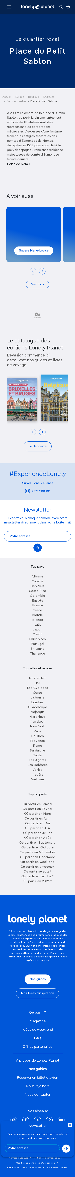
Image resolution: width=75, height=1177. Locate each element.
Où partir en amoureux (38, 866)
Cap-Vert (38, 586)
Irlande (37, 615)
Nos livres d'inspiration (37, 993)
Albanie (37, 576)
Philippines (37, 639)
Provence (37, 741)
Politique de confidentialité (48, 1158)
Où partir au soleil (37, 871)
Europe (19, 97)
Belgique (33, 97)
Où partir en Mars (37, 814)
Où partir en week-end (37, 862)
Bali (38, 683)
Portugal (37, 644)
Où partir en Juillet (37, 833)
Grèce (37, 610)
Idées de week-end (37, 1029)
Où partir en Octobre (37, 847)
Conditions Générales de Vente (24, 1168)
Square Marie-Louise (34, 250)
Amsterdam (38, 678)
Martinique (37, 717)
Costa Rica (37, 591)
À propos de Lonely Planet (37, 1060)
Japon (37, 629)
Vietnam (37, 779)
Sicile (37, 755)
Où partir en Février (37, 809)
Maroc (38, 634)
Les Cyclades (37, 688)
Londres (37, 702)
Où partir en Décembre (37, 857)
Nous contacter (37, 1095)
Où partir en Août (37, 838)
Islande (37, 620)
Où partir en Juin (37, 828)
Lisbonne (37, 697)
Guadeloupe (37, 707)
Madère (37, 774)
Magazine (38, 1021)
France (37, 605)
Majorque (37, 712)
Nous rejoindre (37, 1086)
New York (37, 726)
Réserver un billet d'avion (37, 1077)
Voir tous (37, 284)
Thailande (37, 653)
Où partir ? (37, 1012)
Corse (37, 692)
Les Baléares (37, 765)
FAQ (37, 1038)
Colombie (37, 596)
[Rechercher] (61, 7)
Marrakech (38, 721)
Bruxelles (48, 97)
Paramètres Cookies (57, 1168)
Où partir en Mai (37, 823)
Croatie (37, 581)
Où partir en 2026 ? (37, 881)
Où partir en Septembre (37, 842)
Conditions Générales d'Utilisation (35, 1163)
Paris (37, 731)
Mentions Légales (18, 1158)
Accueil (6, 97)
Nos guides (37, 979)
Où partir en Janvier (38, 804)
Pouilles (37, 736)
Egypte (37, 600)
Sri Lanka (38, 649)
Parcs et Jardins (16, 101)
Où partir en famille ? (37, 876)
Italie (38, 624)
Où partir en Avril (38, 818)
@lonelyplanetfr (40, 491)
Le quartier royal (37, 39)
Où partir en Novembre (37, 852)
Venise (38, 770)
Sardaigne (37, 750)
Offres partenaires (37, 1047)
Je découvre (38, 446)
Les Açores (37, 760)
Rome (37, 745)
